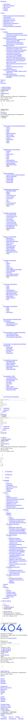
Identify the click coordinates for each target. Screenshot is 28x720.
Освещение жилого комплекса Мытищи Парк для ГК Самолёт (15, 43)
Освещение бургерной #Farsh (14, 33)
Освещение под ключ (9, 20)
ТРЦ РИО (9, 77)
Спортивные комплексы (10, 69)
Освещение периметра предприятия (16, 50)
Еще (8, 142)
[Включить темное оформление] (2, 111)
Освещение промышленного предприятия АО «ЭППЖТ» (14, 55)
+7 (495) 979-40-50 (6, 87)
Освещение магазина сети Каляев (15, 75)
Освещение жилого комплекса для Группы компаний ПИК (15, 40)
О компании (6, 4)
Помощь (3, 701)
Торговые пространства (10, 74)
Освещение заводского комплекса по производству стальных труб (16, 47)
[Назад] (7, 482)
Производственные (8, 45)
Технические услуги (9, 18)
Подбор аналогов (8, 24)
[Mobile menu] (2, 431)
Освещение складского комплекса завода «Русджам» (15, 61)
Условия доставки (6, 705)
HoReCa (5, 32)
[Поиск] (2, 459)
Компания (3, 683)
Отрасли (3, 680)
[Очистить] (1, 401)
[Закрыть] (2, 465)
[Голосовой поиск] (2, 404)
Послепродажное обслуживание (12, 26)
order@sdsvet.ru (5, 93)
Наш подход (6, 7)
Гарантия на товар (6, 707)
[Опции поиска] (2, 403)
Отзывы (5, 10)
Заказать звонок (4, 90)
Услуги (2, 678)
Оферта (3, 715)
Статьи (2, 696)
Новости (3, 698)
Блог (2, 693)
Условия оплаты (5, 704)
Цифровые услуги (8, 21)
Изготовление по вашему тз (11, 23)
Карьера (5, 8)
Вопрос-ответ (4, 708)
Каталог (3, 675)
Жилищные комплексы (10, 38)
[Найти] (5, 404)
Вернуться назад (5, 638)
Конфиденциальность (7, 713)
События (3, 699)
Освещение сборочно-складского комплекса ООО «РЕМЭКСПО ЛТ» (16, 58)
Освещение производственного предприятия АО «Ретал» (15, 52)
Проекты (3, 681)
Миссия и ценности (8, 5)
